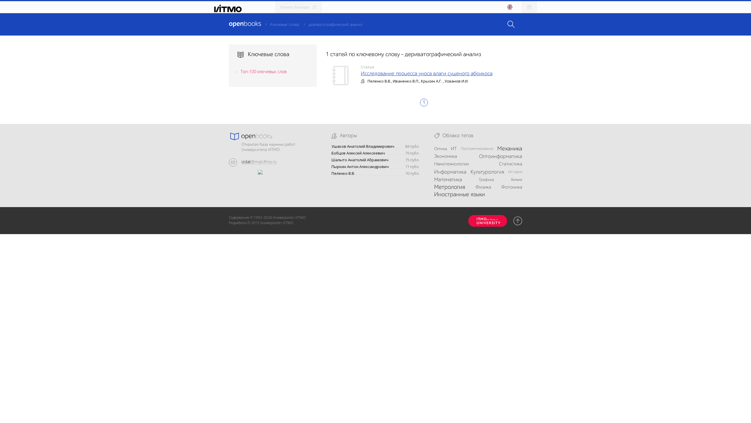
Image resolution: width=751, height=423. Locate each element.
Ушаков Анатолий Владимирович (362, 146)
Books (245, 24)
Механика (509, 149)
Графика (486, 180)
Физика (483, 187)
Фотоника (511, 187)
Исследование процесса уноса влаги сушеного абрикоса (427, 73)
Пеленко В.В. (343, 173)
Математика (448, 179)
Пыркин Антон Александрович (360, 167)
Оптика (440, 149)
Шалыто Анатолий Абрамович (359, 160)
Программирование (477, 149)
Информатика (450, 172)
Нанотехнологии (451, 164)
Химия (516, 180)
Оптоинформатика (500, 156)
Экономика (445, 156)
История (515, 172)
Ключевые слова (284, 25)
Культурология (487, 172)
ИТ (454, 149)
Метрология (449, 187)
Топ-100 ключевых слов (264, 71)
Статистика (510, 164)
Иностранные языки (459, 195)
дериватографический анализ (335, 25)
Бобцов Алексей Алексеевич (358, 153)
